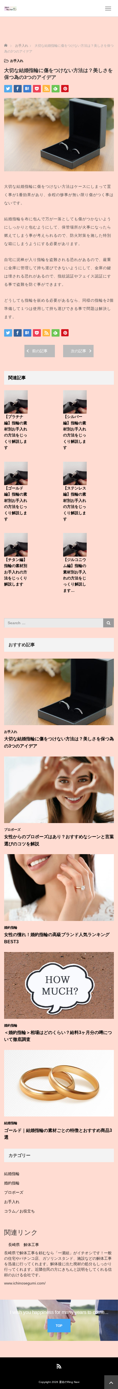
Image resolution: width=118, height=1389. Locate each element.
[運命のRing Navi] (10, 8)
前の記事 (39, 351)
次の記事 (78, 351)
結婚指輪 (10, 1123)
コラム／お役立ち (19, 1211)
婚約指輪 (10, 927)
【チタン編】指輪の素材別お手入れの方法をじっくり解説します (15, 572)
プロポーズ (12, 830)
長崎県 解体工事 (23, 1244)
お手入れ (16, 61)
